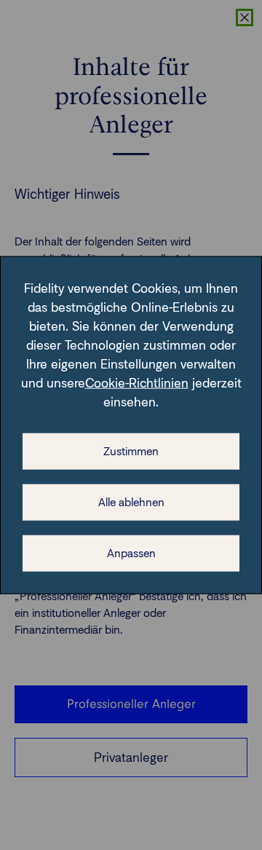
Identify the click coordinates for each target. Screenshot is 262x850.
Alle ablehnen (131, 502)
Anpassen (131, 553)
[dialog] (131, 425)
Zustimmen (131, 451)
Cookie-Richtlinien (136, 383)
